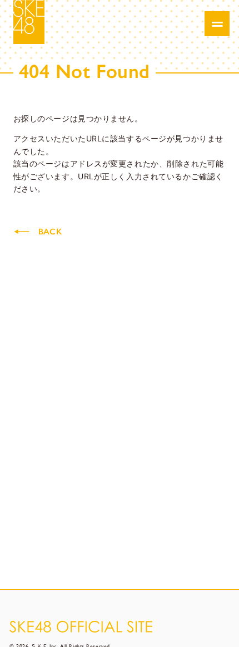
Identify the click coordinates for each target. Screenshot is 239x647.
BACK (50, 232)
